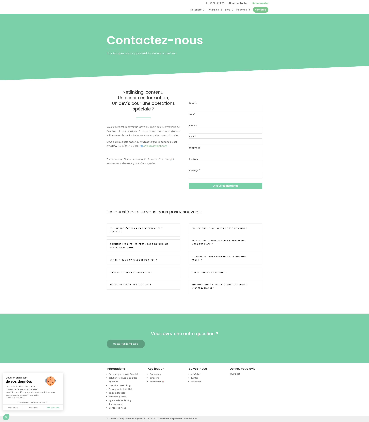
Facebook (196, 381)
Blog (227, 9)
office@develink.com (155, 146)
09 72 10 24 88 (215, 3)
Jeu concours (116, 404)
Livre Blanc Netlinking (120, 385)
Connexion (155, 374)
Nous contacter (238, 3)
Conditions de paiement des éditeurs (177, 418)
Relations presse (117, 396)
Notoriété (196, 9)
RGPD (153, 418)
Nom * (192, 114)
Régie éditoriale (117, 392)
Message (194, 170)
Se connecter (260, 3)
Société (193, 103)
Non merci (13, 407)
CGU (146, 418)
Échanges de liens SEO (120, 389)
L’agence (241, 9)
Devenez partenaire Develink (124, 374)
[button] (6, 417)
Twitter (194, 377)
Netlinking (213, 9)
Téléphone (194, 147)
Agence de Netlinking (120, 400)
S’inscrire (260, 9)
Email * (192, 136)
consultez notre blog (125, 343)
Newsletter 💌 (157, 381)
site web (193, 159)
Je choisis (33, 407)
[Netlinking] (199, 404)
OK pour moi (53, 407)
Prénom (193, 125)
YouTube (195, 374)
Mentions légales (133, 418)
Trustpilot (235, 373)
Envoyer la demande (226, 186)
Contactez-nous (117, 407)
